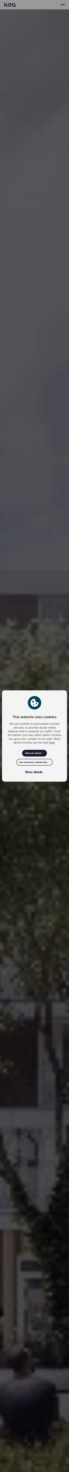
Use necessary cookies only (33, 762)
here (52, 742)
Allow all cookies (33, 753)
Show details (34, 772)
